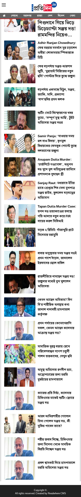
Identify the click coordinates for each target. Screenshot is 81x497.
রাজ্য (39, 16)
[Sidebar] (4, 5)
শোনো (14, 16)
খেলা (72, 16)
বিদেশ (61, 16)
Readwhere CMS (57, 493)
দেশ (50, 16)
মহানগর (27, 16)
